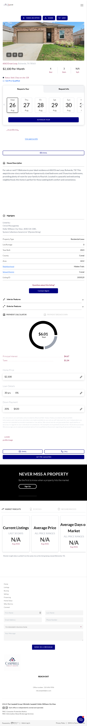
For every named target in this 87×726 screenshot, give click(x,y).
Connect (7, 607)
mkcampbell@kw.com (43, 691)
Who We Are (8, 604)
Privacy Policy (60, 723)
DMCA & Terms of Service (76, 723)
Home (6, 584)
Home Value (8, 601)
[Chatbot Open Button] (80, 719)
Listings (6, 587)
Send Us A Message (43, 647)
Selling (6, 594)
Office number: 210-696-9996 (43, 687)
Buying (6, 591)
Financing (7, 597)
